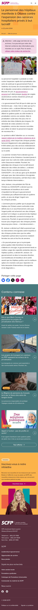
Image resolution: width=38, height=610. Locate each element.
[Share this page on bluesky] (3, 280)
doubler (24, 94)
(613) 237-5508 (15, 538)
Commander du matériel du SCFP (12, 581)
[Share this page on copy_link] (17, 280)
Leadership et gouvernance (10, 552)
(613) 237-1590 (14, 536)
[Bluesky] (7, 591)
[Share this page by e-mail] (22, 280)
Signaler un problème (27, 605)
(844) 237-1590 (14, 540)
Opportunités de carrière (9, 555)
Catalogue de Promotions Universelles (14, 577)
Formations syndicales (8, 573)
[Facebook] (2, 591)
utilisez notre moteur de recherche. (17, 51)
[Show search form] (31, 3)
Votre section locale (8, 570)
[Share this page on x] (13, 280)
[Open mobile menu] (35, 3)
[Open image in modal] (19, 65)
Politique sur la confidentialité (9, 605)
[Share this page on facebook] (8, 280)
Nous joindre (5, 559)
